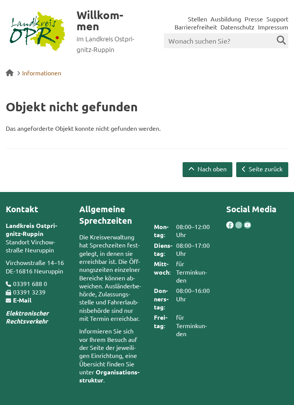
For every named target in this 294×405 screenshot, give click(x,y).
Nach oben (211, 168)
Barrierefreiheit (196, 27)
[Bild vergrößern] (234, 225)
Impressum (273, 27)
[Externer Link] (230, 225)
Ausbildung (226, 19)
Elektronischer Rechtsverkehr (27, 317)
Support (277, 19)
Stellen (197, 19)
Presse (254, 19)
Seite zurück (265, 168)
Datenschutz (237, 27)
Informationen (41, 72)
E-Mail (22, 300)
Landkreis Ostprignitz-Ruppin (31, 229)
